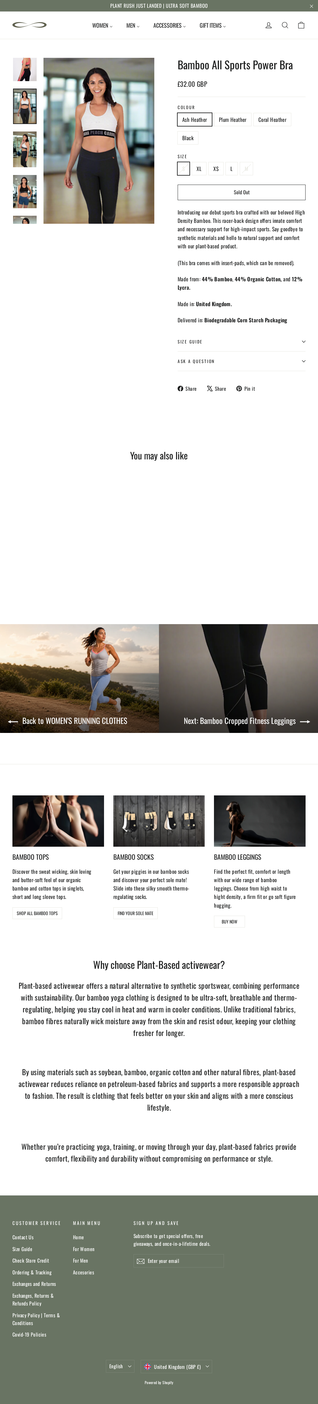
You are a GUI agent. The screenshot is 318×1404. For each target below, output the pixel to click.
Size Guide (22, 1249)
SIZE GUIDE (190, 341)
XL (199, 169)
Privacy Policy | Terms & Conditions (36, 1319)
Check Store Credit (30, 1260)
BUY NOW (229, 921)
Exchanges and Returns (34, 1283)
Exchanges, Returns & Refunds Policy (33, 1299)
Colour (186, 107)
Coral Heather (272, 119)
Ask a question (196, 361)
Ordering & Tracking (32, 1272)
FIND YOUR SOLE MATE (135, 913)
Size (183, 156)
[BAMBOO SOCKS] (159, 821)
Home (78, 1237)
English (116, 1366)
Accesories (83, 1272)
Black (187, 138)
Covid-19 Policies (29, 1334)
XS (216, 169)
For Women (84, 1249)
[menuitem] (102, 25)
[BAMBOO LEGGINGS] (260, 821)
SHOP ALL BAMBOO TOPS (37, 913)
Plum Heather (233, 119)
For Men (80, 1260)
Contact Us (23, 1237)
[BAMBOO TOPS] (58, 821)
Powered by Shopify (159, 1382)
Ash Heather (194, 119)
